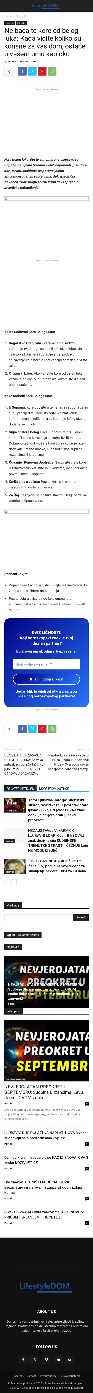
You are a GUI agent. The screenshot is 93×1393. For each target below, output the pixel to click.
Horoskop (11, 810)
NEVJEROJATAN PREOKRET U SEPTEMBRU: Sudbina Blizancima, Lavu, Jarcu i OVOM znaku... (44, 1092)
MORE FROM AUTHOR (54, 788)
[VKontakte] (58, 1360)
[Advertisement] (46, 122)
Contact (31, 1376)
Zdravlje (21, 22)
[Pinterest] (42, 71)
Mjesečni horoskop (15, 1079)
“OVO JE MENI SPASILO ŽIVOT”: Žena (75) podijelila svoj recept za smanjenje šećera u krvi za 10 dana (57, 866)
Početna (17, 1376)
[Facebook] (22, 71)
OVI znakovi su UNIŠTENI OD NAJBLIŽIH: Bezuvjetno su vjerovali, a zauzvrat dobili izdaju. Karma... (43, 1187)
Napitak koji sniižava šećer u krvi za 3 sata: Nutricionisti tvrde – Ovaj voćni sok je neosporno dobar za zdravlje (68, 762)
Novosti (20, 16)
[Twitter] (32, 71)
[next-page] (14, 882)
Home (8, 16)
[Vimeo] (46, 1360)
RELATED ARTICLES (20, 788)
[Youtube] (70, 1360)
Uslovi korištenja (70, 1376)
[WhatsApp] (52, 71)
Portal (11, 1003)
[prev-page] (7, 882)
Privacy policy (48, 1376)
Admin (12, 61)
